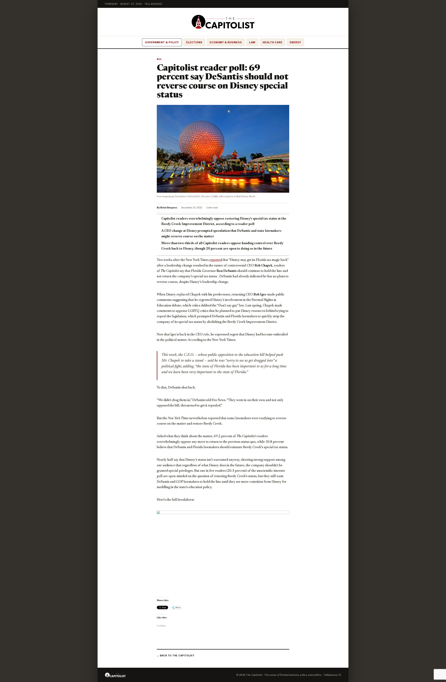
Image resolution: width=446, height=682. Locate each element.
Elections (194, 42)
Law (252, 42)
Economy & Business (226, 42)
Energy (295, 42)
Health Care (272, 42)
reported (215, 260)
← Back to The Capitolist (176, 655)
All (159, 59)
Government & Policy (162, 42)
